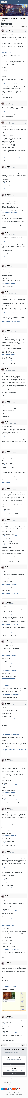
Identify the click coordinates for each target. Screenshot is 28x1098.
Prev (4, 26)
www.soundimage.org (6, 52)
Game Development (21, 22)
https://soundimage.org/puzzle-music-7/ (10, 887)
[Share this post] (25, 31)
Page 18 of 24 (14, 26)
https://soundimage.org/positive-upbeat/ (10, 734)
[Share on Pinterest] (20, 1089)
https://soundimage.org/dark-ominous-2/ (10, 879)
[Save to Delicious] (11, 1089)
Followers (12, 1078)
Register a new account (14, 1064)
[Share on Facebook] (4, 1089)
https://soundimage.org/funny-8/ (8, 283)
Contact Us (16, 1092)
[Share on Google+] (6, 1089)
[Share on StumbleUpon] (15, 1089)
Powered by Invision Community (14, 1095)
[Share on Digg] (8, 1089)
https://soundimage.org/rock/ (8, 182)
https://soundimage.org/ (7, 188)
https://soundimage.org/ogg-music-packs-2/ (11, 157)
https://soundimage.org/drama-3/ (9, 663)
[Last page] (26, 26)
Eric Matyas (4, 22)
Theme (10, 1092)
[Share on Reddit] (13, 1089)
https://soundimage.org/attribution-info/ (10, 83)
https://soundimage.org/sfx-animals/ (9, 982)
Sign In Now (14, 1073)
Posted (9, 31)
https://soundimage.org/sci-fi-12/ (8, 360)
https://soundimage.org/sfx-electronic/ (10, 986)
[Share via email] (17, 1089)
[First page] (1, 26)
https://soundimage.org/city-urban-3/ (9, 212)
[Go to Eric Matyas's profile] (2, 30)
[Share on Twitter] (2, 1089)
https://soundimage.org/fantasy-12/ (9, 535)
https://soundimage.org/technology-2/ (10, 593)
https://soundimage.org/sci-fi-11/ (8, 256)
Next (23, 26)
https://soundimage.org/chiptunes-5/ (9, 632)
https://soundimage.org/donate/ (8, 867)
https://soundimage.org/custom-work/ (10, 241)
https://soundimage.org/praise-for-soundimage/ (12, 111)
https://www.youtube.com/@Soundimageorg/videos (12, 1037)
